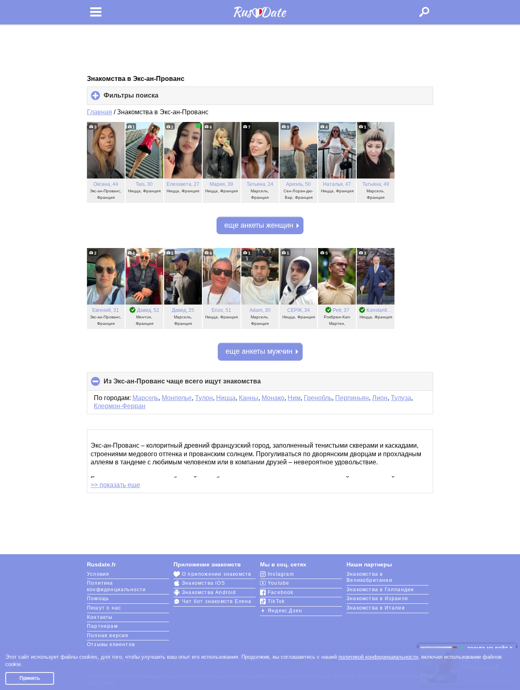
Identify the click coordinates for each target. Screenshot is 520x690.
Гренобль (318, 397)
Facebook (281, 592)
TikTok (276, 601)
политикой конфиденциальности (378, 657)
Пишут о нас (104, 608)
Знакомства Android (209, 592)
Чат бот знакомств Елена (217, 601)
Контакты (100, 617)
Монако (273, 397)
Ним (294, 397)
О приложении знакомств (216, 574)
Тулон (204, 397)
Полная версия (108, 635)
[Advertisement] (260, 49)
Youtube (278, 583)
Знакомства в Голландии (380, 589)
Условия (98, 574)
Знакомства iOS (203, 583)
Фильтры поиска (145, 98)
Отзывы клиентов (111, 644)
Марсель (145, 397)
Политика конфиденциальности (116, 586)
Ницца (226, 397)
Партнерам (102, 626)
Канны (248, 397)
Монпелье (177, 397)
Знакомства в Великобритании (369, 577)
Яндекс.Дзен (285, 611)
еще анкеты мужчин (258, 351)
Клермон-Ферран (119, 406)
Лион (380, 397)
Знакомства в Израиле (377, 598)
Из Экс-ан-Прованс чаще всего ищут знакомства (196, 384)
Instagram (281, 574)
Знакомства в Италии (376, 608)
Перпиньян (352, 397)
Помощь (98, 598)
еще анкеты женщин (258, 225)
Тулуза (401, 397)
